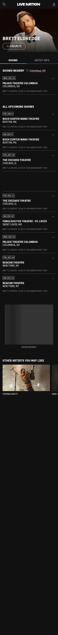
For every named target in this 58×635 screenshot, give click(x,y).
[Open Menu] (54, 4)
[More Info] (53, 78)
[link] (29, 84)
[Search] (4, 4)
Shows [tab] (13, 60)
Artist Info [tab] (42, 60)
